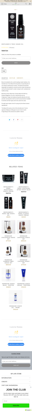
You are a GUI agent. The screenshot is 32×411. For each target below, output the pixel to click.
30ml (3, 71)
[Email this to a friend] (22, 120)
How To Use (12, 78)
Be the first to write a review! (16, 155)
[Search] (26, 4)
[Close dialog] (30, 387)
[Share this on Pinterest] (18, 120)
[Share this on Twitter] (9, 120)
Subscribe (16, 405)
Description (5, 78)
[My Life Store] (16, 3)
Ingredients (20, 78)
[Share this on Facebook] (13, 120)
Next (15, 9)
